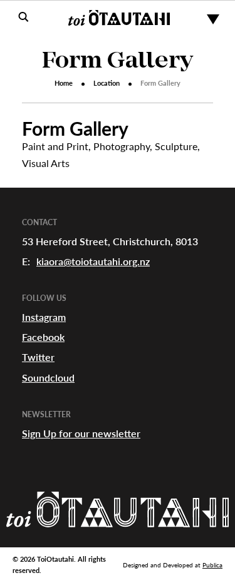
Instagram (44, 317)
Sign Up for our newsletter (81, 433)
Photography (121, 146)
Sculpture (176, 146)
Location (106, 83)
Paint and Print (55, 146)
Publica (212, 565)
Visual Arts (46, 163)
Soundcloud (48, 377)
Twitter (38, 357)
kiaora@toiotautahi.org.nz (93, 261)
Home (64, 83)
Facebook (43, 337)
